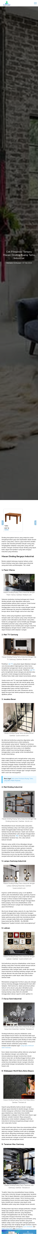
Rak (17, 836)
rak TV (10, 664)
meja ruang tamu (7, 1229)
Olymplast (19, 1229)
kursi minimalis (28, 1227)
